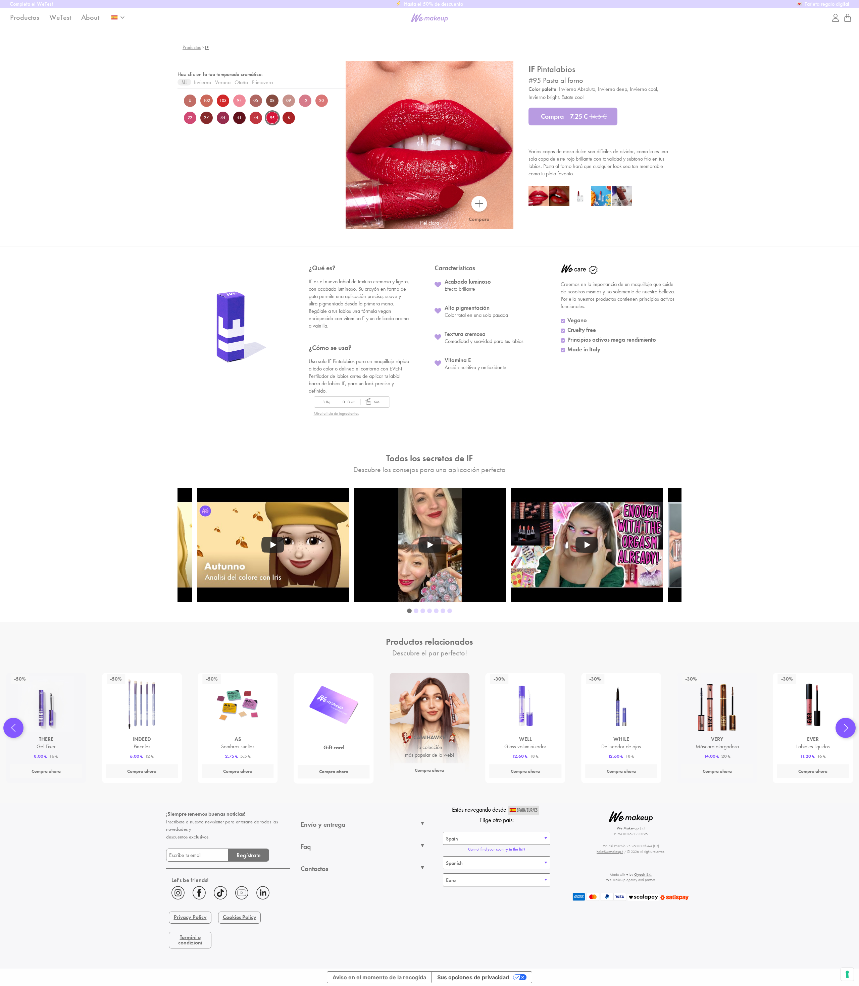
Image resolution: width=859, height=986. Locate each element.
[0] (848, 18)
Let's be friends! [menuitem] (190, 880)
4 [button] (429, 611)
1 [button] (409, 611)
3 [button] (422, 611)
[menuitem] (228, 894)
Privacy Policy (190, 917)
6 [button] (443, 611)
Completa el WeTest (31, 3)
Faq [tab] (306, 846)
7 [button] (449, 611)
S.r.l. (643, 874)
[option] (430, 545)
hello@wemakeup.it (610, 851)
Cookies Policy (239, 917)
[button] (13, 728)
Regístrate (249, 855)
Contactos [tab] (314, 868)
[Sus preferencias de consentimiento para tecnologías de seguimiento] (847, 974)
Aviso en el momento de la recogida (379, 977)
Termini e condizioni (190, 940)
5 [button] (436, 611)
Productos (192, 47)
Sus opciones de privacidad (473, 977)
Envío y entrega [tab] (323, 824)
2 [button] (416, 611)
